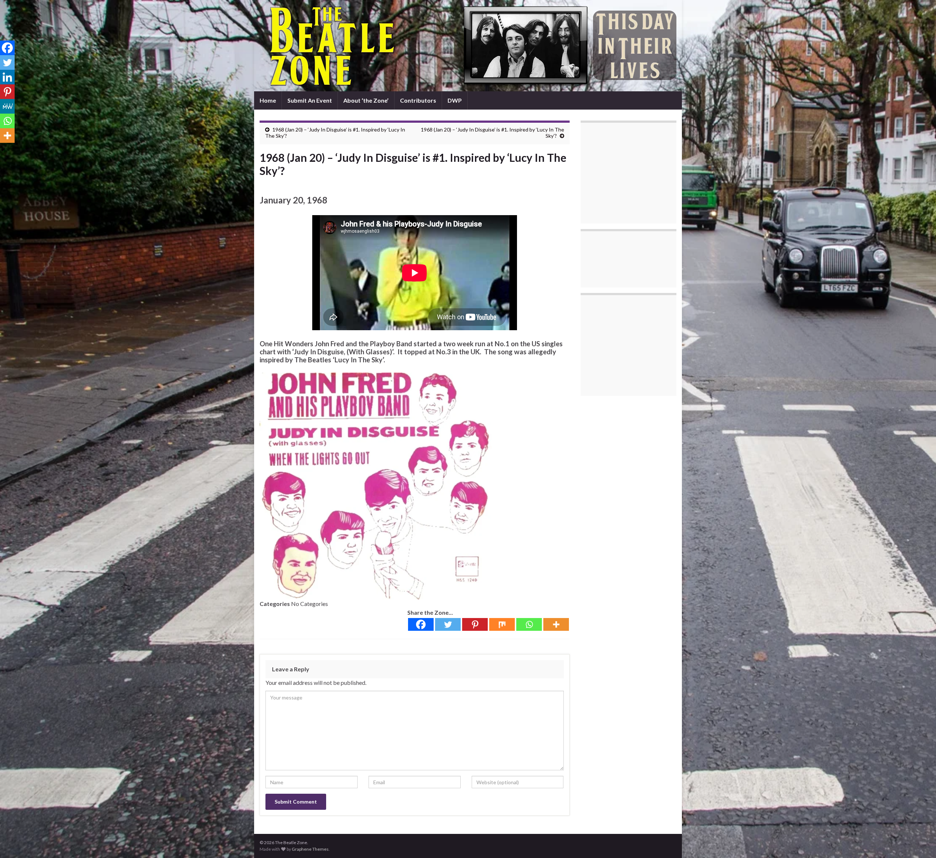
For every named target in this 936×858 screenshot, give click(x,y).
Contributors (418, 100)
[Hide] (3, 150)
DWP (455, 100)
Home (268, 100)
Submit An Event (309, 100)
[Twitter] (448, 624)
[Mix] (502, 624)
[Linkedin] (7, 77)
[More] (556, 624)
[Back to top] (919, 841)
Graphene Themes (310, 849)
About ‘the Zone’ (366, 100)
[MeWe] (7, 106)
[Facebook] (421, 624)
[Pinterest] (475, 624)
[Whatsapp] (529, 624)
